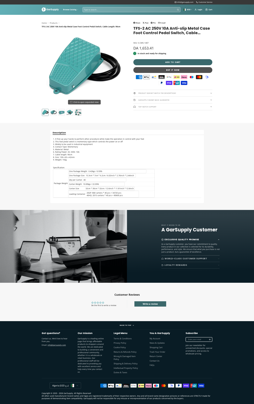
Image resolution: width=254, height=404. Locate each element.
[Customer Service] (204, 2)
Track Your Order (157, 352)
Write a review (150, 303)
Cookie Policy (120, 347)
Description (59, 133)
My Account (155, 338)
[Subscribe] (209, 339)
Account (198, 10)
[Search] (178, 9)
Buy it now (173, 70)
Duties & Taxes (120, 372)
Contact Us (154, 360)
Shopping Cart (156, 347)
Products (54, 23)
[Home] (50, 9)
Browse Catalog (69, 9)
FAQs (152, 365)
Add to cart (172, 62)
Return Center (156, 356)
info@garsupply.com (185, 2)
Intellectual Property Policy (126, 368)
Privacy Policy (120, 343)
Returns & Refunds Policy (125, 352)
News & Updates (157, 343)
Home (44, 23)
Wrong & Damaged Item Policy (125, 358)
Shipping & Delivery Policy (126, 363)
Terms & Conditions (123, 338)
